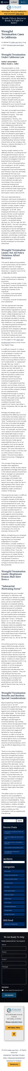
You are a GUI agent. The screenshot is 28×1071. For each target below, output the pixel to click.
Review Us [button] (14, 1064)
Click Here (20, 14)
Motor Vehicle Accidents (10, 890)
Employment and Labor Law (11, 875)
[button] (4, 2)
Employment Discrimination (11, 879)
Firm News (7, 886)
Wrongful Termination (10, 914)
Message (5, 967)
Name (4, 945)
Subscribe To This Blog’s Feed (11, 924)
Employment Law (9, 883)
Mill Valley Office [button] (14, 1028)
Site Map (15, 1055)
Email (4, 959)
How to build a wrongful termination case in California (14, 832)
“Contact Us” (21, 807)
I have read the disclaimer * (13, 990)
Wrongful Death (8, 910)
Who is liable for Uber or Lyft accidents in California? (14, 843)
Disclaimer (5, 987)
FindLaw (18, 1061)
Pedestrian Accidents (9, 894)
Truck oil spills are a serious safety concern (14, 847)
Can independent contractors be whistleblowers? (12, 852)
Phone (4, 952)
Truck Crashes (8, 902)
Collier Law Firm (16, 42)
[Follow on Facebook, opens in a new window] (14, 1034)
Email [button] (15, 2)
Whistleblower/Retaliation (10, 906)
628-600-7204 (16, 1022)
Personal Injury (8, 898)
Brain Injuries (7, 871)
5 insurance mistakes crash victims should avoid (14, 837)
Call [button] (24, 2)
